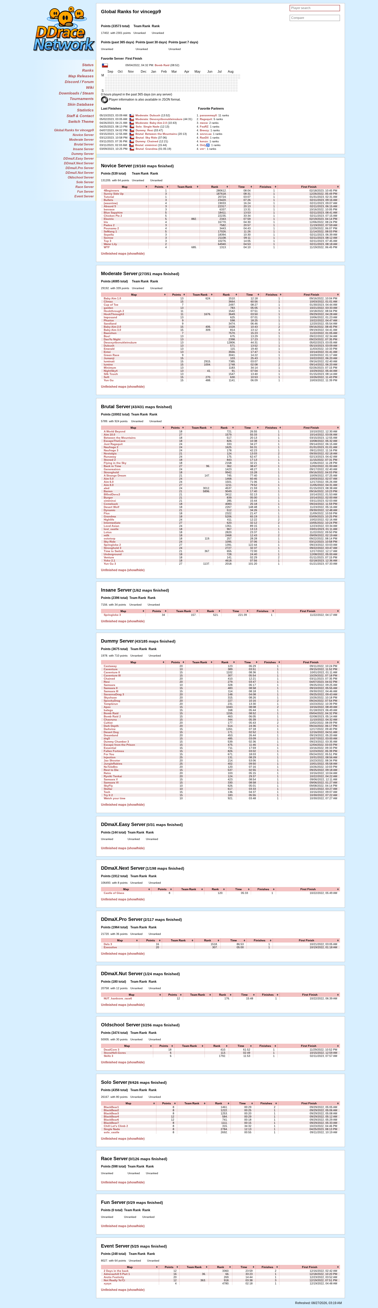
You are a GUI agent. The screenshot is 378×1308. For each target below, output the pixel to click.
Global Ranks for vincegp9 (74, 130)
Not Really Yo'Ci (114, 1280)
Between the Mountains (161, 133)
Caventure (111, 669)
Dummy (141, 130)
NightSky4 (111, 370)
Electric (109, 218)
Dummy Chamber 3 (116, 741)
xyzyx (107, 1283)
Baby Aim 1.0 (112, 298)
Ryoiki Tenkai (113, 776)
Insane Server (83, 149)
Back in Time (112, 466)
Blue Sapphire (113, 212)
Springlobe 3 (112, 614)
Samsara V (111, 779)
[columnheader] (125, 187)
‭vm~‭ (202, 148)
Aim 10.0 (109, 434)
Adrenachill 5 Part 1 (117, 1274)
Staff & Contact (80, 116)
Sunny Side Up (114, 193)
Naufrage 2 (111, 447)
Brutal (139, 133)
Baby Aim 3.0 (112, 329)
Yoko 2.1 (109, 560)
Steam (88, 93)
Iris (106, 222)
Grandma (151, 148)
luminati (109, 361)
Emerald (109, 348)
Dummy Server (82, 153)
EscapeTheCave (114, 440)
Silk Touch (111, 374)
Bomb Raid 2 (112, 716)
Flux (107, 513)
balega (108, 710)
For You (109, 754)
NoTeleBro (111, 766)
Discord (72, 82)
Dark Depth (111, 725)
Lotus (108, 532)
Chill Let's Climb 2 (116, 1126)
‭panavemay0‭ (208, 115)
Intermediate (112, 522)
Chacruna (110, 719)
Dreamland (111, 735)
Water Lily (110, 244)
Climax (108, 301)
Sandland (110, 323)
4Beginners (111, 190)
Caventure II (112, 672)
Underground (113, 554)
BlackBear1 (111, 1107)
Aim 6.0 (109, 481)
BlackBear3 (111, 1113)
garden (108, 307)
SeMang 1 (110, 231)
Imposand (110, 317)
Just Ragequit (113, 444)
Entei (107, 351)
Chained (152, 141)
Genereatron (112, 469)
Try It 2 (108, 795)
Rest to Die (111, 769)
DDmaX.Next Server (79, 163)
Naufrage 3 (111, 450)
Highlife (109, 519)
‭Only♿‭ (205, 145)
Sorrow (108, 237)
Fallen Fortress (114, 751)
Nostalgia (110, 453)
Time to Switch (114, 551)
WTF (107, 247)
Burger (108, 497)
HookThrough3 (114, 314)
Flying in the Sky (115, 462)
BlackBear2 (111, 1110)
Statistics (85, 110)
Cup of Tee (111, 304)
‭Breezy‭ (204, 130)
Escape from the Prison (119, 744)
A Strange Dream (115, 475)
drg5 (107, 738)
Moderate (141, 115)
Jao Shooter (112, 760)
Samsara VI (111, 782)
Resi (150, 130)
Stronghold (111, 472)
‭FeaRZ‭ (204, 126)
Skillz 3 (108, 1055)
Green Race (111, 355)
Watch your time (114, 798)
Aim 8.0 (109, 485)
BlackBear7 (111, 1122)
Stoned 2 (110, 459)
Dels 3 (108, 944)
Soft (106, 377)
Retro (107, 773)
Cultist (108, 722)
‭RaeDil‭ (204, 137)
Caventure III (112, 675)
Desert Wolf (111, 507)
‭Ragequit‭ (206, 119)
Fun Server (85, 191)
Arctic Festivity (114, 1277)
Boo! (107, 336)
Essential (110, 747)
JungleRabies (113, 763)
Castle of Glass (114, 893)
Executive (110, 947)
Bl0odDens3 (112, 494)
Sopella (109, 234)
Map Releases (81, 76)
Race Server (84, 187)
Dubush (155, 115)
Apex (107, 707)
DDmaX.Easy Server (78, 158)
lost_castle (111, 529)
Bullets (108, 200)
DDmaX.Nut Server (80, 172)
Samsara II (111, 688)
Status (88, 65)
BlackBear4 (111, 1116)
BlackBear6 (111, 1119)
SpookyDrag (112, 700)
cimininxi (151, 145)
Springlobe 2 (112, 544)
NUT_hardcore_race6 (118, 998)
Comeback (111, 503)
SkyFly (108, 785)
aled (106, 488)
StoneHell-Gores (115, 1052)
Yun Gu (109, 380)
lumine (108, 364)
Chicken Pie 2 (113, 215)
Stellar (108, 788)
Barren (108, 491)
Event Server (84, 196)
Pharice (109, 320)
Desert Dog (111, 732)
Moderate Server (81, 139)
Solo (139, 126)
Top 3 (107, 240)
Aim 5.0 (109, 478)
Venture (109, 557)
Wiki (90, 87)
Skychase (110, 697)
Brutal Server (84, 144)
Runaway (110, 456)
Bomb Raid (162, 65)
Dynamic (109, 510)
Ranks (88, 70)
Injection (110, 757)
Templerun (111, 703)
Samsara (109, 684)
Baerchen (110, 333)
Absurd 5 (110, 206)
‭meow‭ (204, 122)
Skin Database (81, 104)
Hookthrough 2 (114, 311)
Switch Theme (81, 121)
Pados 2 (109, 225)
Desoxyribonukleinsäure (166, 119)
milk (106, 535)
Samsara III (111, 691)
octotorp (109, 538)
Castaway (110, 666)
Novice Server (83, 135)
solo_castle (111, 1132)
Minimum (110, 367)
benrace (109, 209)
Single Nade (151, 126)
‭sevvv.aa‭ (205, 133)
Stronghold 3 (112, 547)
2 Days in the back (116, 1270)
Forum (88, 82)
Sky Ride (151, 137)
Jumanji (109, 358)
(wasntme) (111, 203)
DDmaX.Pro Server (80, 168)
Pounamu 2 (111, 228)
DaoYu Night (112, 339)
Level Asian (111, 525)
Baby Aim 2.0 (158, 122)
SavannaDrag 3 (114, 694)
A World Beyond (114, 431)
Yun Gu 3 (110, 563)
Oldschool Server (81, 177)
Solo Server (85, 182)
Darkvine (110, 729)
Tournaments (82, 99)
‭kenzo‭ (204, 141)
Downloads (69, 93)
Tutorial (109, 196)
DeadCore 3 (111, 1049)
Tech (107, 792)
